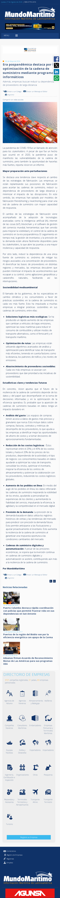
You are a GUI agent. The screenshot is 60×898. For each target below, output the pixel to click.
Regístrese (10, 859)
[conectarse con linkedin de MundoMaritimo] (56, 72)
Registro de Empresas (14, 855)
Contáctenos (11, 851)
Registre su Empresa (28, 837)
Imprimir (10, 95)
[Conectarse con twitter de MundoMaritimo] (56, 65)
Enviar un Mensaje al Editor (36, 91)
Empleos (10, 862)
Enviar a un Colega (14, 91)
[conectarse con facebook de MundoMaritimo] (56, 59)
